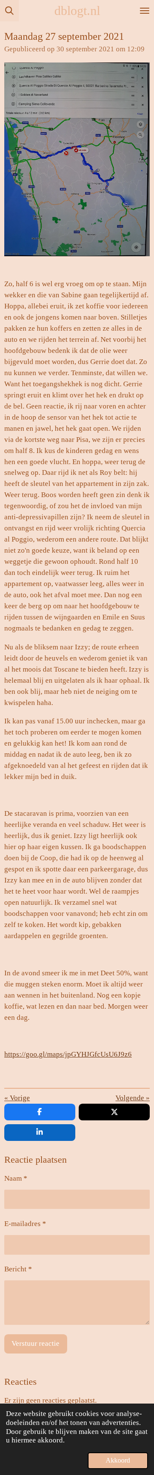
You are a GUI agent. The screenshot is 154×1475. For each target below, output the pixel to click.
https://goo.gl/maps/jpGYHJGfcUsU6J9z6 (68, 1054)
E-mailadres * (25, 1224)
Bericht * (18, 1269)
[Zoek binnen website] (9, 10)
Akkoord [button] (118, 1460)
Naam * (15, 1178)
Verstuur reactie (35, 1343)
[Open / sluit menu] (144, 10)
